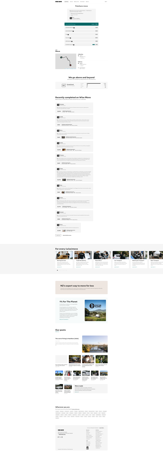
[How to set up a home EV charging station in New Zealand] (68, 373)
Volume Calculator (89, 437)
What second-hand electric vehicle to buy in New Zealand (83, 390)
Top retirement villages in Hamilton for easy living (103, 378)
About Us (87, 431)
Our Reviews (88, 432)
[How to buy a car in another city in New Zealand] (59, 386)
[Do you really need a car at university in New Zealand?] (77, 373)
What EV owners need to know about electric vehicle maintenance (85, 378)
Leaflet (65, 68)
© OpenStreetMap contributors (72, 68)
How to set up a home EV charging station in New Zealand (67, 378)
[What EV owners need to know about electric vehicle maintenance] (86, 373)
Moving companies (98, 431)
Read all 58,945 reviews (67, 235)
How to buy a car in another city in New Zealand (58, 391)
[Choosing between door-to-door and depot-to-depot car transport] (75, 359)
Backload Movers (98, 445)
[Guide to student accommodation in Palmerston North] (68, 386)
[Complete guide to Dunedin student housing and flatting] (59, 373)
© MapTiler (67, 68)
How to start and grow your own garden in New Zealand (101, 365)
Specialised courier (98, 446)
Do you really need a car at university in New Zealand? (76, 378)
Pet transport (98, 436)
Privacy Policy (88, 443)
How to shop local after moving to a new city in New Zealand (61, 365)
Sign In (106, 1)
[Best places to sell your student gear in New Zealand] (95, 373)
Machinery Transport (99, 442)
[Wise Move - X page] (60, 437)
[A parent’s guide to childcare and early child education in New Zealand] (88, 359)
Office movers (98, 444)
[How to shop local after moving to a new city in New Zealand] (61, 359)
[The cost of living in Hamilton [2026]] (94, 344)
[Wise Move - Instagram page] (62, 437)
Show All (57, 331)
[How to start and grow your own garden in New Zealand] (102, 359)
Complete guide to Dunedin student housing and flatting (58, 378)
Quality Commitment (89, 436)
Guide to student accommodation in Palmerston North (67, 391)
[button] (61, 57)
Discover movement (64, 319)
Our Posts (87, 433)
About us (87, 1)
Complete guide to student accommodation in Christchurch (83, 387)
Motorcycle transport (99, 433)
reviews (73, 85)
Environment (82, 1)
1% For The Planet (89, 435)
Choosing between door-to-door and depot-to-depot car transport (75, 365)
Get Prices (66, 1)
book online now (75, 409)
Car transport (98, 432)
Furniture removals (98, 435)
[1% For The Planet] (91, 448)
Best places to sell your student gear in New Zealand (94, 378)
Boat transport (98, 441)
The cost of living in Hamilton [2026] (67, 338)
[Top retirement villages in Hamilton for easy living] (104, 373)
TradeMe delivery (98, 440)
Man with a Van (98, 437)
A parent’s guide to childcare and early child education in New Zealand (88, 365)
